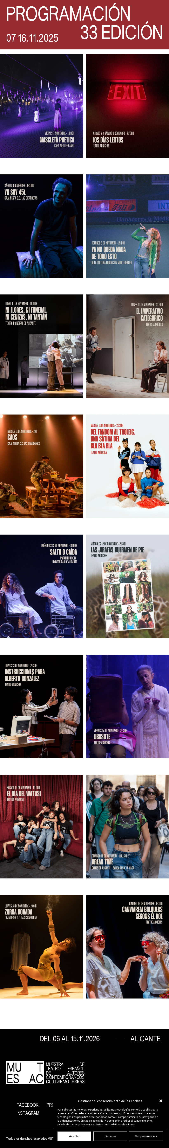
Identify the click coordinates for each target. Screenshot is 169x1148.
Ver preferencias (146, 1136)
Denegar (110, 1136)
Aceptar (74, 1136)
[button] (161, 1101)
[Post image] (41, 106)
